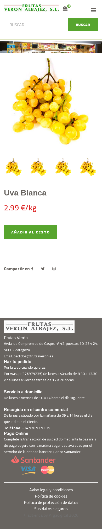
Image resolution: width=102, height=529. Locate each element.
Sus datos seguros (51, 508)
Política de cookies (51, 496)
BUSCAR (83, 24)
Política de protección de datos (51, 502)
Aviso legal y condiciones (51, 490)
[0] (65, 8)
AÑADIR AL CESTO (30, 232)
